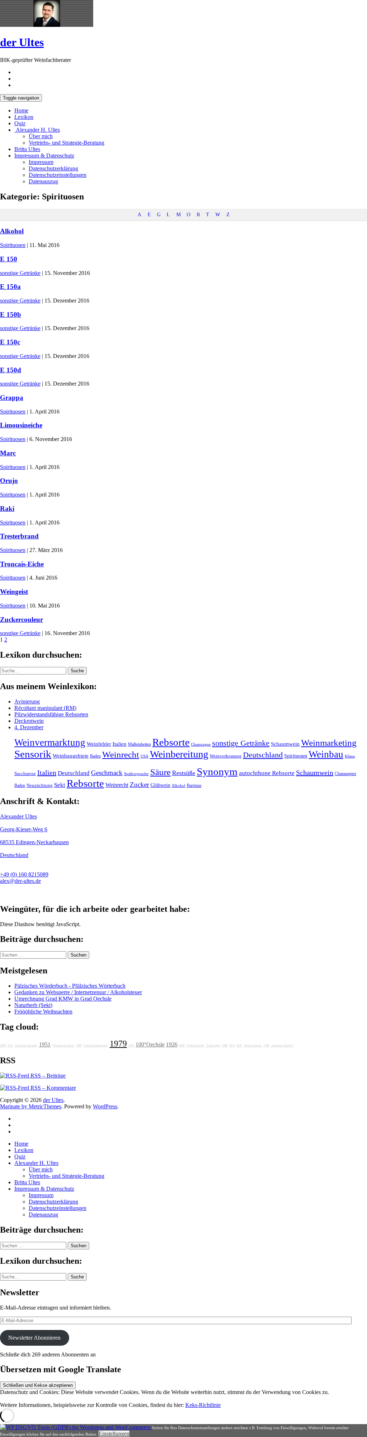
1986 (79, 1045)
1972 (10, 1045)
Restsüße (183, 772)
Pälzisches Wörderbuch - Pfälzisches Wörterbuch (69, 986)
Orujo (9, 480)
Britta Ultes (27, 149)
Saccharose (25, 773)
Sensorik (32, 754)
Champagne (201, 744)
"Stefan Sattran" (252, 1045)
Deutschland (263, 755)
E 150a (10, 286)
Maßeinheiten (139, 744)
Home (21, 110)
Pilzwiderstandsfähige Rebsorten (51, 714)
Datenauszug (43, 181)
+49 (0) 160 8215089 (24, 874)
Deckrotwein (29, 721)
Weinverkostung (226, 756)
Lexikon (23, 117)
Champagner (345, 773)
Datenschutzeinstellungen (57, 175)
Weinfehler (99, 744)
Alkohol (12, 231)
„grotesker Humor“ (282, 1045)
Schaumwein (285, 744)
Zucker (139, 784)
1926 (171, 1044)
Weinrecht (120, 754)
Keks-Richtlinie (203, 1405)
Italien (120, 744)
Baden (95, 756)
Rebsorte (171, 742)
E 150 (8, 259)
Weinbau (326, 754)
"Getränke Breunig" (26, 1045)
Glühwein (160, 785)
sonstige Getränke (20, 273)
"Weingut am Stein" (63, 1045)
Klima (350, 756)
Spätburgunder (136, 774)
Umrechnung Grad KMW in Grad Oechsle (62, 999)
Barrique (194, 785)
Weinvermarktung (49, 742)
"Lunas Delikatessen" (95, 1045)
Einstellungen (114, 1434)
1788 (266, 1045)
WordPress (105, 1106)
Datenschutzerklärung (53, 168)
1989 (3, 1045)
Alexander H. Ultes (37, 130)
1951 (45, 1044)
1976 (239, 1045)
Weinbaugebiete (71, 756)
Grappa (11, 397)
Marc (8, 453)
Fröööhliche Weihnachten (43, 1011)
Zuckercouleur (21, 619)
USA (144, 756)
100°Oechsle (150, 1044)
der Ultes (22, 42)
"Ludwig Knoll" (195, 1045)
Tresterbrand (19, 536)
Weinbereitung (179, 754)
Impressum (41, 162)
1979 (118, 1043)
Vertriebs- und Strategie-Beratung (66, 143)
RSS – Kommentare (52, 1088)
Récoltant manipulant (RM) (45, 708)
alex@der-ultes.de (20, 881)
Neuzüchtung (40, 785)
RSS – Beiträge (47, 1076)
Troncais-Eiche (22, 564)
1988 (225, 1045)
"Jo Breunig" (213, 1045)
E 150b (10, 314)
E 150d (10, 370)
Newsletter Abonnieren (34, 1338)
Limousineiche (21, 425)
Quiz (19, 123)
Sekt (59, 785)
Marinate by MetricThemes (30, 1106)
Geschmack (107, 772)
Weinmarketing (329, 742)
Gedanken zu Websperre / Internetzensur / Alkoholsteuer (78, 992)
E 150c (10, 342)
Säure (160, 772)
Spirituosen (12, 245)
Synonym (217, 771)
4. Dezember (28, 727)
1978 (131, 1045)
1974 (232, 1045)
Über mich (41, 136)
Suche (77, 670)
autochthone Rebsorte (267, 773)
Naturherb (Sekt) (33, 1005)
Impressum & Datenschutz (44, 156)
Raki (7, 508)
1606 (182, 1045)
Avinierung (27, 701)
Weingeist (14, 591)
